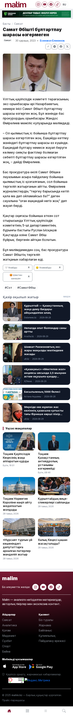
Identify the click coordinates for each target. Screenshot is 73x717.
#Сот (8, 287)
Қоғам (6, 630)
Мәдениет (9, 635)
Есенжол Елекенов (52, 40)
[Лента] (45, 711)
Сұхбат (7, 641)
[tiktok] (59, 587)
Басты (6, 23)
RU (64, 4)
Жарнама (45, 625)
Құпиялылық (47, 635)
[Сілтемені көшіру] (48, 46)
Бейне (6, 651)
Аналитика (9, 625)
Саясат (18, 23)
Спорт (6, 646)
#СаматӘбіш (26, 287)
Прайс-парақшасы (13, 700)
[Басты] (9, 711)
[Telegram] (54, 46)
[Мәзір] (27, 711)
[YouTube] (44, 4)
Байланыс (45, 630)
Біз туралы (46, 620)
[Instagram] (38, 4)
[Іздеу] (64, 711)
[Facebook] (51, 4)
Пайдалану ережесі (52, 641)
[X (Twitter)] (67, 46)
